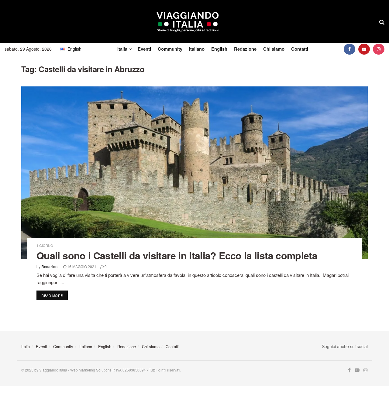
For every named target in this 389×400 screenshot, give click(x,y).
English (219, 48)
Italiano (197, 48)
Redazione (245, 48)
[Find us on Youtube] (364, 49)
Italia (122, 48)
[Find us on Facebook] (349, 49)
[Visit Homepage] (187, 21)
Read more (54, 295)
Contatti (299, 48)
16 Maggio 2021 (81, 266)
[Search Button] (381, 21)
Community (170, 48)
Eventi (144, 48)
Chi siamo (273, 48)
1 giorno (44, 245)
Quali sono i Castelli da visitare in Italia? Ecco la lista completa (176, 255)
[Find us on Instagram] (378, 49)
